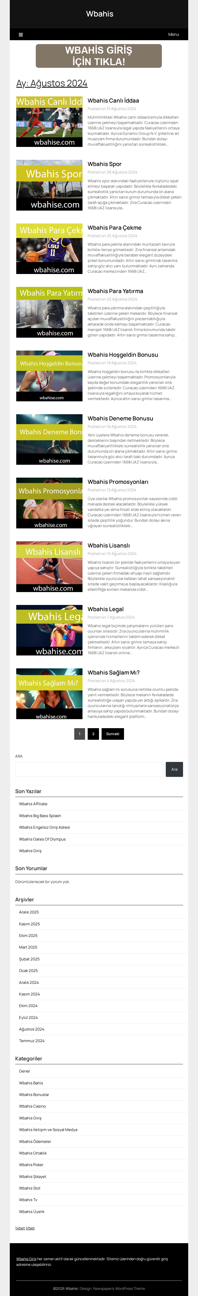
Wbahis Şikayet (32, 1176)
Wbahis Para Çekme (115, 227)
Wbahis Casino (32, 1106)
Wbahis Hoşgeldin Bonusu (123, 355)
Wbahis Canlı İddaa (113, 100)
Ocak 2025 (28, 970)
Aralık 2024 (29, 982)
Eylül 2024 (28, 1017)
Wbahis (99, 13)
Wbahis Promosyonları (118, 482)
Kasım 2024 (29, 994)
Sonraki (112, 733)
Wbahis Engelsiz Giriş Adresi (44, 827)
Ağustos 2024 (31, 1029)
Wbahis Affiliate (33, 804)
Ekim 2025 (28, 935)
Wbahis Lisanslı (109, 545)
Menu (173, 34)
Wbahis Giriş (30, 850)
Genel (24, 1071)
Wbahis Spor (105, 164)
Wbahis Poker (31, 1164)
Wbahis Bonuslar (34, 1094)
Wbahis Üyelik (31, 1211)
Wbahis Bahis (31, 1083)
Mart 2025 (28, 947)
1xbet (20, 1228)
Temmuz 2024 (32, 1040)
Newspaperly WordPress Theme (119, 1288)
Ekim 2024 (28, 1005)
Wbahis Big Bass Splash (40, 815)
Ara (19, 756)
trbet (30, 1228)
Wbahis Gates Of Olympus (42, 839)
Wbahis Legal (106, 609)
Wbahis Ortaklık (33, 1153)
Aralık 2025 (29, 912)
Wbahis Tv (28, 1199)
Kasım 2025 (29, 924)
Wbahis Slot (29, 1188)
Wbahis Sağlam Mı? (114, 672)
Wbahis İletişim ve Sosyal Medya (48, 1129)
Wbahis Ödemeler (35, 1141)
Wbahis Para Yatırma (115, 291)
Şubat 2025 (29, 959)
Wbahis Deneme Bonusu (120, 418)
